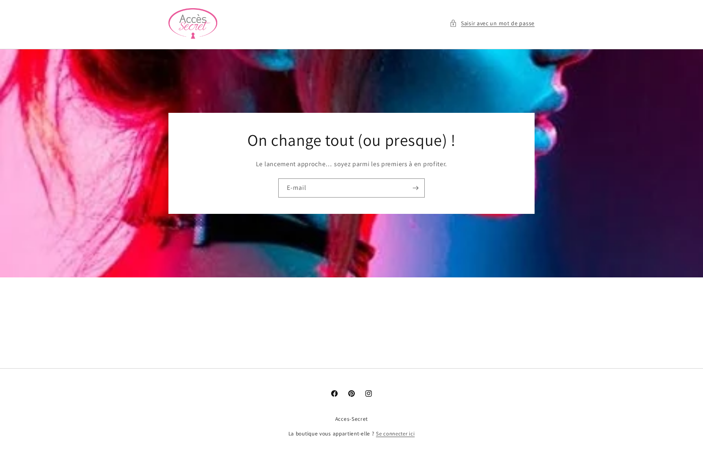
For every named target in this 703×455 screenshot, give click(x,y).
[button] (492, 23)
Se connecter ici (395, 433)
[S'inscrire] (415, 188)
